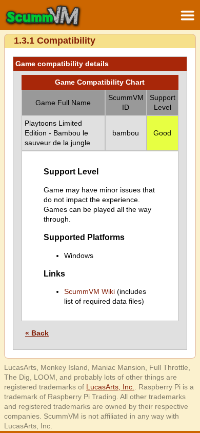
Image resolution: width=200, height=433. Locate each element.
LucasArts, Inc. (110, 387)
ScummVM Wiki (89, 291)
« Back (37, 333)
